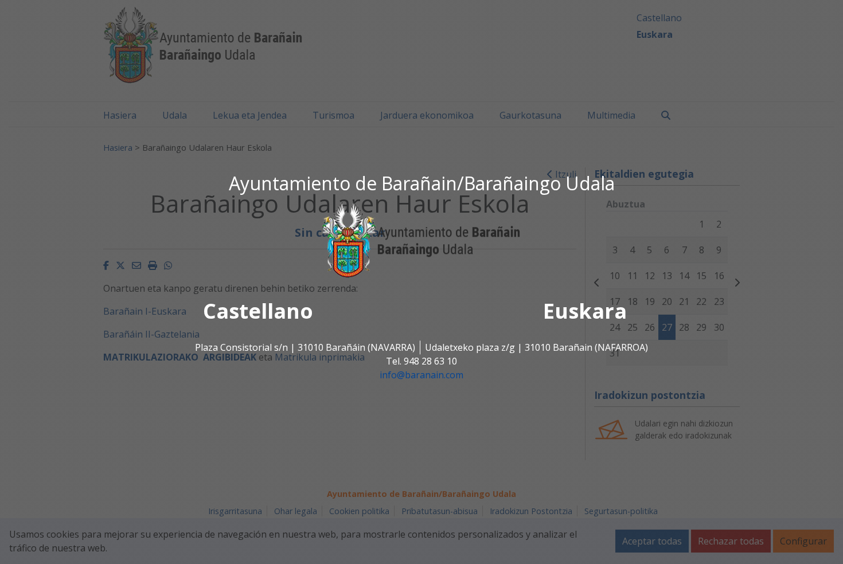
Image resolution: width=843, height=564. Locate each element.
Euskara (585, 311)
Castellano (258, 311)
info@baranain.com (421, 375)
